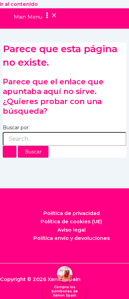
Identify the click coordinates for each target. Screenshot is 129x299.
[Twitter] (65, 294)
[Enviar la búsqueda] (10, 152)
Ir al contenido (19, 4)
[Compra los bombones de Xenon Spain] (64, 274)
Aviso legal (71, 230)
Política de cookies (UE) (71, 221)
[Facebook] (54, 294)
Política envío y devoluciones (71, 238)
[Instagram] (75, 294)
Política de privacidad (71, 213)
